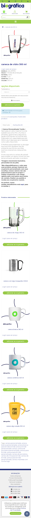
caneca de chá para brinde (10, 456)
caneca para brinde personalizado (11, 453)
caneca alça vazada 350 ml (15, 426)
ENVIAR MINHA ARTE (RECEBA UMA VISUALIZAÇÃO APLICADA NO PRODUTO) (14, 96)
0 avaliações (12, 117)
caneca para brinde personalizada (11, 458)
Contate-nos (16, 489)
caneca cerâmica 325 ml (15, 378)
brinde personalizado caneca (13, 447)
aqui (22, 184)
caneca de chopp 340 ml (15, 233)
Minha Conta (15, 13)
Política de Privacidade (15, 480)
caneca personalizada (13, 443)
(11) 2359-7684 (16, 491)
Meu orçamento (15, 484)
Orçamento (4, 13)
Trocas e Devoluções (15, 478)
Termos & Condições (15, 482)
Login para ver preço (8, 69)
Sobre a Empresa (15, 476)
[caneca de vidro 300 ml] (15, 44)
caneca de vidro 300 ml (11, 27)
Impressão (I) (6, 89)
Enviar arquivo (16, 100)
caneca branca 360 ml (15, 329)
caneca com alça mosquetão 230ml (15, 281)
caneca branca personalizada (14, 444)
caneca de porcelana (19, 454)
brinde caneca (15, 447)
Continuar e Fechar (15, 513)
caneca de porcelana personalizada (13, 449)
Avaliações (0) (18, 125)
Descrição (6, 125)
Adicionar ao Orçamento (12, 105)
